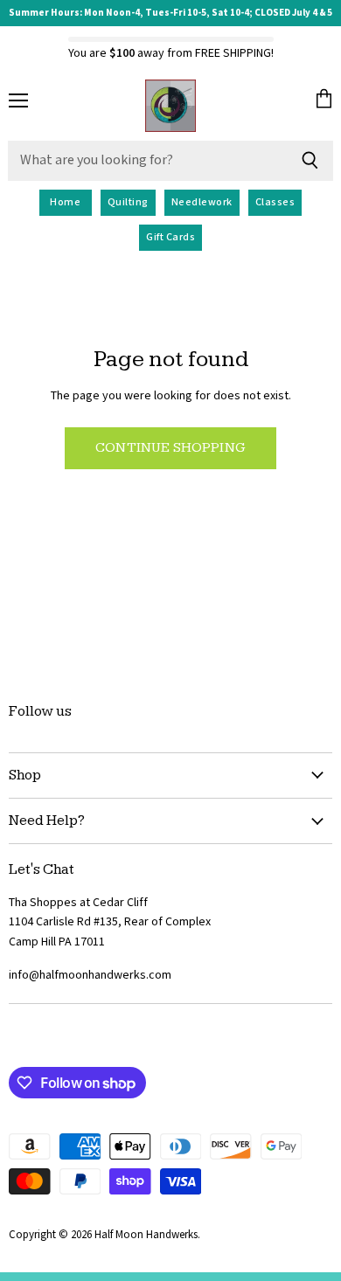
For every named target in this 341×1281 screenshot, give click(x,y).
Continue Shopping (170, 448)
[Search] (310, 161)
